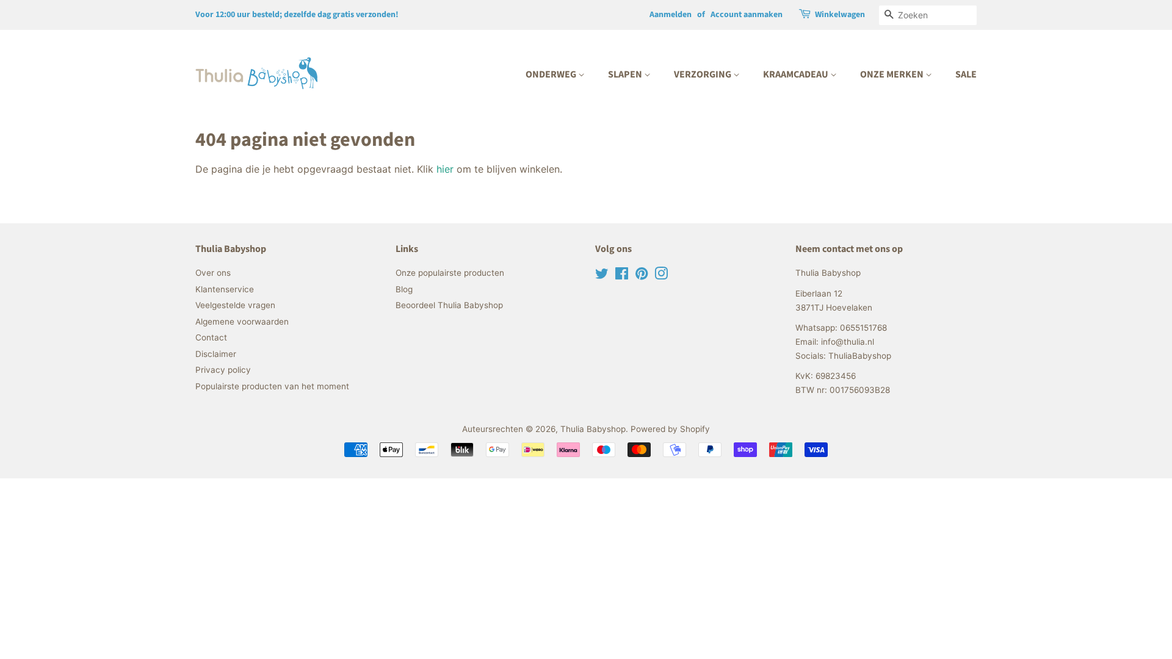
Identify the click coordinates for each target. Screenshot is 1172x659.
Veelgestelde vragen (235, 305)
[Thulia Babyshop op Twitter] (602, 276)
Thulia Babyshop (593, 429)
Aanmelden (670, 15)
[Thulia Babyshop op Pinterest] (641, 276)
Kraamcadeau (796, 74)
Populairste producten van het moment (272, 386)
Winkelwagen (840, 15)
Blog (404, 289)
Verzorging (703, 74)
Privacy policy (223, 370)
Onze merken (892, 74)
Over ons (213, 273)
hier (445, 169)
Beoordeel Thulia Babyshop (449, 305)
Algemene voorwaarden (242, 321)
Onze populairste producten (450, 273)
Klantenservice (224, 289)
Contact (211, 337)
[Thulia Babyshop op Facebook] (622, 276)
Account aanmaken (747, 15)
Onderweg (552, 74)
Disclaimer (215, 354)
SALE (966, 74)
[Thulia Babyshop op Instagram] (661, 276)
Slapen (626, 74)
